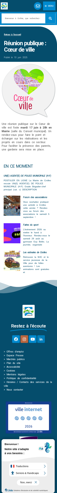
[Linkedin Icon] (41, 339)
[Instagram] (24, 339)
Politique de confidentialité (21, 378)
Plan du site (14, 363)
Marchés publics (16, 359)
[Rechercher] (50, 18)
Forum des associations (35, 197)
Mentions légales (16, 374)
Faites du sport (30, 224)
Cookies (11, 370)
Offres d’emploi (15, 351)
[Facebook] (16, 339)
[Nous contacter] (37, 6)
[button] (49, 6)
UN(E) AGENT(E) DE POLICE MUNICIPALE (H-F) (27, 175)
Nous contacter (15, 389)
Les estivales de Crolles (35, 252)
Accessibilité (13, 366)
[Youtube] (32, 339)
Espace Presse (15, 355)
